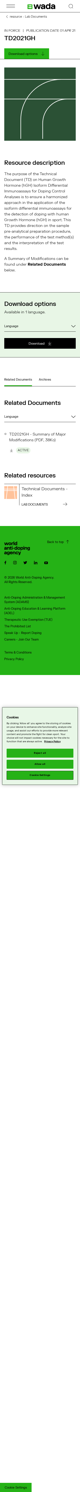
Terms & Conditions (18, 652)
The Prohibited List (17, 626)
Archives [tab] (45, 379)
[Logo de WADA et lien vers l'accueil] (41, 6)
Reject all (40, 753)
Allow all (40, 764)
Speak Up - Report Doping (23, 633)
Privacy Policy (14, 659)
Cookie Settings (16, 1488)
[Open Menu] (10, 6)
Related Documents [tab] (18, 379)
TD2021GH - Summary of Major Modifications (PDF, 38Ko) (37, 442)
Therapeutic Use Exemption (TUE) (28, 620)
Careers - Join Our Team (21, 639)
